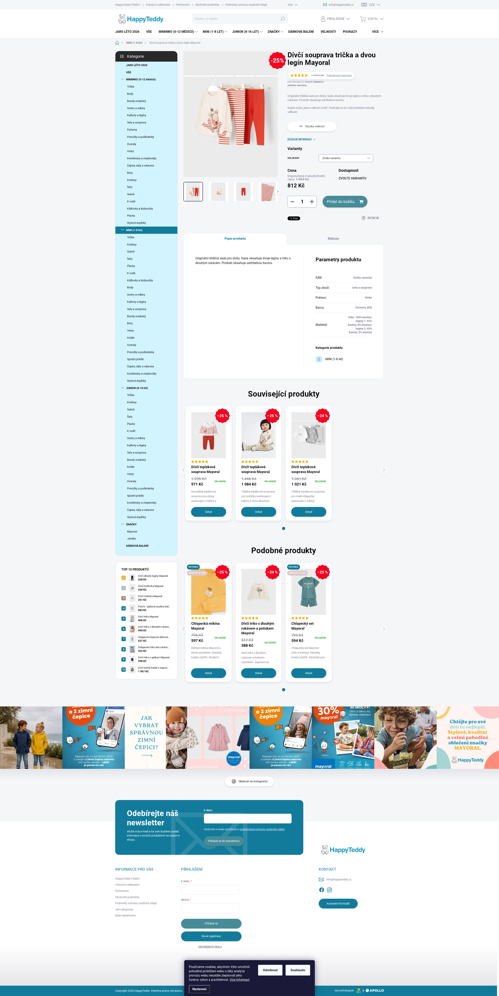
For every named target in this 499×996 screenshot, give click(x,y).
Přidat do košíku (341, 201)
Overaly (131, 144)
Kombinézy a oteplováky (142, 158)
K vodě (131, 201)
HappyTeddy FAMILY (127, 4)
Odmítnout (270, 970)
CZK (372, 5)
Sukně (130, 194)
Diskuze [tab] (333, 238)
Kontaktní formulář (338, 903)
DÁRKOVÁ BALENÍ (137, 545)
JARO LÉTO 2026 (136, 65)
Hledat (283, 18)
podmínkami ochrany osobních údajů (262, 829)
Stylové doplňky (136, 222)
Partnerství (182, 4)
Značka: (297, 85)
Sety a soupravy (136, 122)
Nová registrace (211, 936)
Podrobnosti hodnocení (339, 75)
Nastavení (199, 989)
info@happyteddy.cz (338, 879)
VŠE (128, 72)
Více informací (240, 980)
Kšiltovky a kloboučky (140, 208)
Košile (130, 337)
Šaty (130, 187)
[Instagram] (329, 889)
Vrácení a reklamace (158, 4)
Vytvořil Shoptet (344, 990)
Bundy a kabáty (136, 101)
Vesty (130, 151)
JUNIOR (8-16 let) (137, 388)
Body (130, 93)
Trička (130, 86)
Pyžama (132, 129)
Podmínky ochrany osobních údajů (246, 4)
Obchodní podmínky (207, 4)
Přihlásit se (211, 923)
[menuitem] (128, 32)
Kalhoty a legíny (136, 115)
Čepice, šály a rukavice (140, 165)
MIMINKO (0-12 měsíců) (141, 79)
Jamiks (131, 538)
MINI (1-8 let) (134, 230)
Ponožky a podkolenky (140, 136)
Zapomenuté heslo (210, 946)
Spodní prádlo (135, 359)
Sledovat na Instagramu (253, 781)
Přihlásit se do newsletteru (224, 841)
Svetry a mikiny (136, 108)
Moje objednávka (125, 915)
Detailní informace (300, 139)
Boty (130, 172)
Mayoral (132, 531)
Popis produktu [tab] (235, 238)
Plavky (131, 215)
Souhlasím (297, 970)
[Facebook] (322, 889)
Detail (208, 511)
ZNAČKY (131, 524)
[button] (284, 528)
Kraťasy (132, 180)
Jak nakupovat (124, 909)
